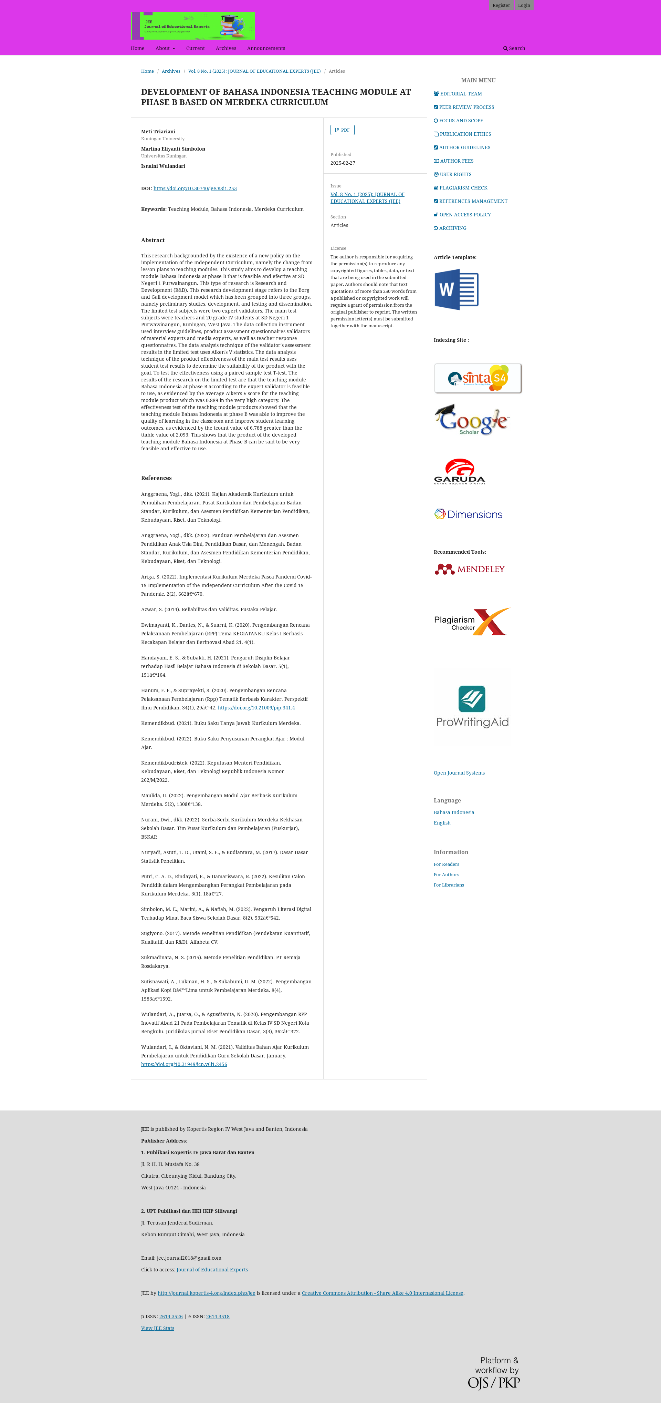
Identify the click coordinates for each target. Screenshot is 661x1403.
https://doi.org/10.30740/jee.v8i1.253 (195, 188)
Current (195, 48)
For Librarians (449, 885)
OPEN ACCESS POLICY (465, 214)
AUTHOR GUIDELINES (465, 147)
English (442, 822)
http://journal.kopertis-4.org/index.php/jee (206, 1293)
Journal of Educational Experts (212, 1269)
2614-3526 (171, 1316)
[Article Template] (457, 310)
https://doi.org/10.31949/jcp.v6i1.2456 (184, 1064)
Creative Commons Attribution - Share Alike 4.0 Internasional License (382, 1293)
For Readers (446, 864)
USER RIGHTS (456, 174)
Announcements (266, 48)
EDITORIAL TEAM (461, 93)
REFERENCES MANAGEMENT (473, 201)
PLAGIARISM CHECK (463, 187)
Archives (226, 48)
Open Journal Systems (459, 772)
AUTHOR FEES (457, 160)
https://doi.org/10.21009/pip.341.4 (256, 707)
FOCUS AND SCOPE (461, 120)
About (163, 48)
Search (516, 48)
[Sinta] (478, 393)
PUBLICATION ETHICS (465, 134)
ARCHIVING (452, 228)
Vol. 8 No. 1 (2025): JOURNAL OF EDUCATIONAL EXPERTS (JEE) (254, 71)
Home (138, 48)
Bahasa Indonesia (454, 812)
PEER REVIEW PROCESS (466, 107)
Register (501, 5)
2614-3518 (218, 1316)
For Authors (446, 874)
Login (524, 5)
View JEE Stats (157, 1328)
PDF (345, 130)
